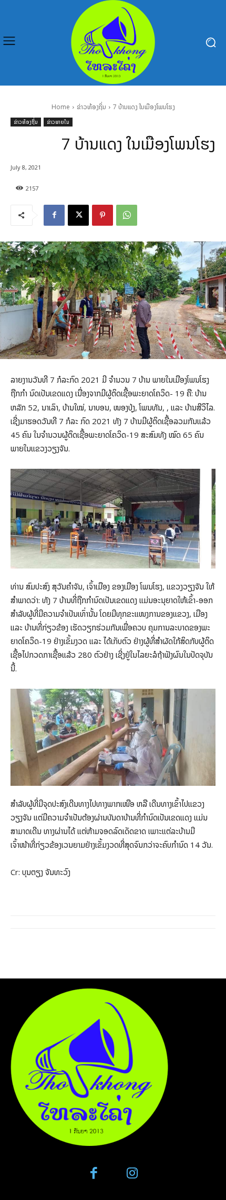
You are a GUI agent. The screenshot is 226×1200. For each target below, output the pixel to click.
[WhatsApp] (126, 215)
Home (61, 106)
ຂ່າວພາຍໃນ (58, 121)
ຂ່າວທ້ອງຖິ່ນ (91, 106)
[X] (78, 215)
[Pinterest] (102, 215)
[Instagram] (132, 1173)
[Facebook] (54, 215)
